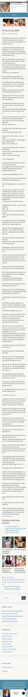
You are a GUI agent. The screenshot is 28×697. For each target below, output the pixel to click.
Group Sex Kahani (7, 646)
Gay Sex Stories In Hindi (14, 582)
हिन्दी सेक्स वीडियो (6, 663)
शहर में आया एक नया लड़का (12, 532)
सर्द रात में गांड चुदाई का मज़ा (12, 530)
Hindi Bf (4, 671)
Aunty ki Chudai (7, 636)
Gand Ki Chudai (9, 579)
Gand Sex (17, 579)
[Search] (24, 598)
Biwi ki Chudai (6, 644)
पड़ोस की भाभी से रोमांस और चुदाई (12, 586)
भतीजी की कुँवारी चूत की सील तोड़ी (12, 589)
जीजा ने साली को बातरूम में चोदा (9, 614)
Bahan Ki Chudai (7, 639)
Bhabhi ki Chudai (7, 641)
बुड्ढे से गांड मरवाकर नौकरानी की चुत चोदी (16, 528)
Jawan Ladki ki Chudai (9, 649)
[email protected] (7, 516)
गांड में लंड (10, 73)
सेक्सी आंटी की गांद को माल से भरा (10, 621)
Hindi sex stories (7, 667)
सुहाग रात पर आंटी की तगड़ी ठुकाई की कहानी (12, 611)
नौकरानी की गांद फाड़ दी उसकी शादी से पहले (12, 616)
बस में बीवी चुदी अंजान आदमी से (9, 619)
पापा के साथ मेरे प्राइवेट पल (12, 526)
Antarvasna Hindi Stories (9, 634)
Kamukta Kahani (9, 577)
